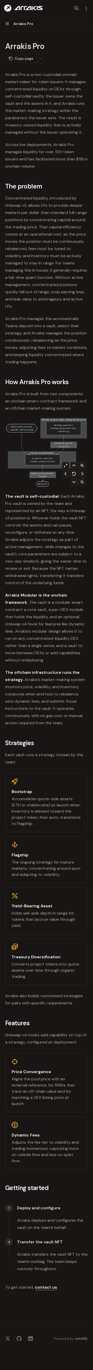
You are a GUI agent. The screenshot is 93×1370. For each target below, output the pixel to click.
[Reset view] (74, 473)
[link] (46, 802)
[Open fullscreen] (65, 465)
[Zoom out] (82, 482)
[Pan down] (74, 482)
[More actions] (86, 8)
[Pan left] (65, 473)
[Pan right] (82, 473)
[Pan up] (74, 465)
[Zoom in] (82, 465)
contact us (46, 1287)
